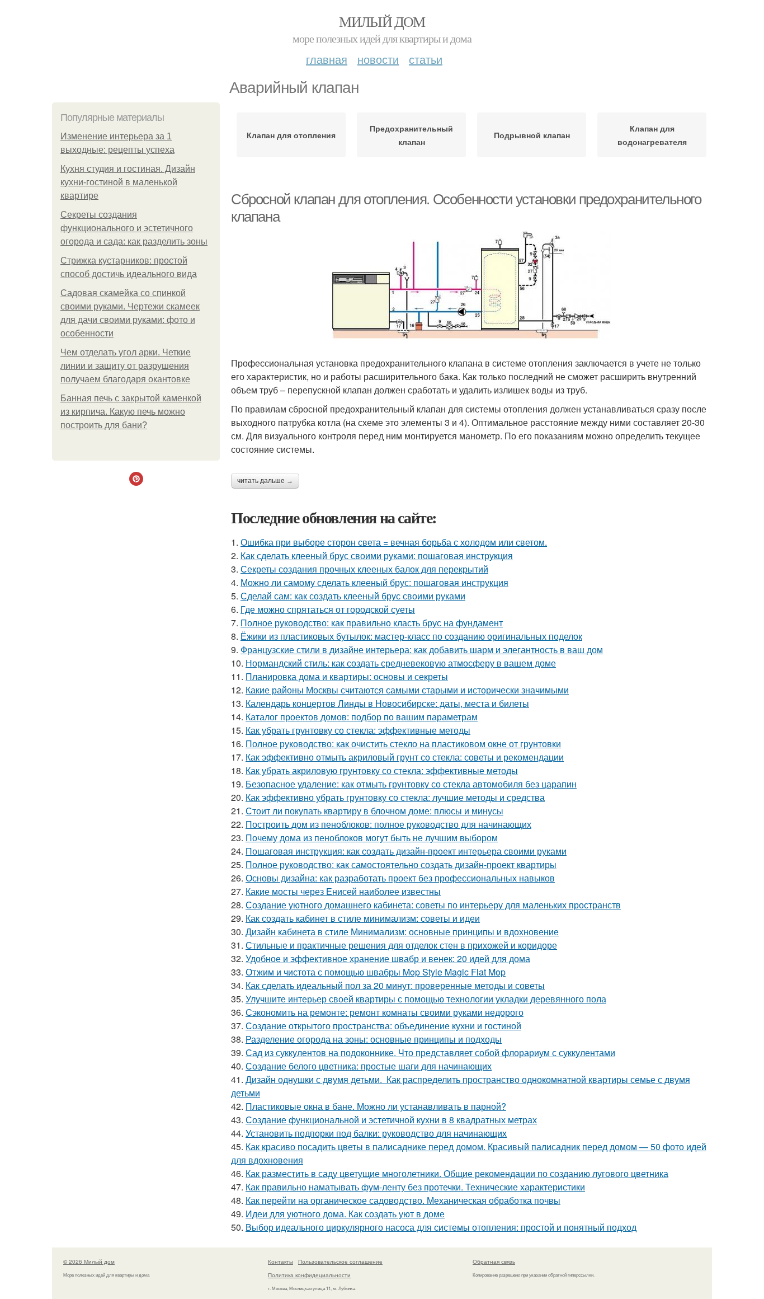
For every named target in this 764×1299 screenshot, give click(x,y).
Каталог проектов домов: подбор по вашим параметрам (362, 716)
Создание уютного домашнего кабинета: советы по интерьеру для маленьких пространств (433, 904)
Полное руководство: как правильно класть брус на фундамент (371, 622)
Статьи (425, 59)
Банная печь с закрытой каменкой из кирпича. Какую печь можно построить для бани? (130, 411)
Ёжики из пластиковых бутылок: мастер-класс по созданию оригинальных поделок (411, 636)
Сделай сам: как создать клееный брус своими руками (352, 595)
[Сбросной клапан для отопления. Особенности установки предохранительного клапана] (471, 285)
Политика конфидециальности (309, 1275)
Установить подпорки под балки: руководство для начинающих (376, 1133)
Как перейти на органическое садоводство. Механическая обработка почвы (403, 1200)
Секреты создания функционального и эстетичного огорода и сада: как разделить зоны (133, 228)
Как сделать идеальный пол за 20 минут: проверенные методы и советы (395, 985)
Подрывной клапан (532, 134)
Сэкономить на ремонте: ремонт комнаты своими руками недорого (385, 1012)
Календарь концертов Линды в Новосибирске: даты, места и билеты (387, 703)
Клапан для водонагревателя (652, 135)
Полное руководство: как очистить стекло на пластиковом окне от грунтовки (403, 743)
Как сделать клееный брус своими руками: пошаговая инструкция (376, 555)
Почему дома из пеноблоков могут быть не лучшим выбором (372, 837)
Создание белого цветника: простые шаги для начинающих (369, 1065)
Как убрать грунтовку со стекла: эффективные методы (358, 730)
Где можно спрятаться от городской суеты (327, 609)
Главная (326, 59)
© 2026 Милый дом (89, 1261)
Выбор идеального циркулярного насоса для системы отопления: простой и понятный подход (441, 1227)
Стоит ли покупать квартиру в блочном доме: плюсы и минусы (374, 810)
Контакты (280, 1261)
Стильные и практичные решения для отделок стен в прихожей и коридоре (401, 945)
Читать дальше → (265, 481)
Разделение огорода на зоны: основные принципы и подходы (374, 1039)
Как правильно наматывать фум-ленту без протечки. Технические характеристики (415, 1186)
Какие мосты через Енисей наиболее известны (343, 891)
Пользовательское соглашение (340, 1261)
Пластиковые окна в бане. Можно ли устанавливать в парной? (376, 1106)
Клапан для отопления (291, 134)
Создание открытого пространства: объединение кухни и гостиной (383, 1025)
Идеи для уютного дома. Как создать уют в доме (345, 1213)
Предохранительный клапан (411, 135)
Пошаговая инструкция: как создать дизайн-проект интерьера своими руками (406, 851)
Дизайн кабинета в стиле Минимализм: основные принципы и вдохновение (402, 931)
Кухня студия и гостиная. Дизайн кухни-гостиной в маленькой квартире (127, 182)
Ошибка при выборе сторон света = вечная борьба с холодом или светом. (393, 542)
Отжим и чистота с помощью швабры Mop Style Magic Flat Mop (376, 971)
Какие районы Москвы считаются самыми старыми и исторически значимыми (407, 689)
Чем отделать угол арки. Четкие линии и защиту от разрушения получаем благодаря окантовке (125, 366)
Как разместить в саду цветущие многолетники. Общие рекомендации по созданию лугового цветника (457, 1173)
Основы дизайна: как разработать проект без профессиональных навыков (400, 877)
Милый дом (382, 21)
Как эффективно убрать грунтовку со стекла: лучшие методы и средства (395, 797)
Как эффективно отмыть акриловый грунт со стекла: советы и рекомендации (405, 757)
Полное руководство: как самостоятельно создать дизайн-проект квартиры (401, 864)
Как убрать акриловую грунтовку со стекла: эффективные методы (382, 770)
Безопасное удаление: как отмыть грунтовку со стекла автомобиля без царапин (411, 783)
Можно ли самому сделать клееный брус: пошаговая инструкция (374, 582)
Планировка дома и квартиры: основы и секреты (347, 676)
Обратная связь (494, 1261)
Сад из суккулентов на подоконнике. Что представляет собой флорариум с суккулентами (430, 1052)
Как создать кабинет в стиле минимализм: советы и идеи (363, 918)
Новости (378, 59)
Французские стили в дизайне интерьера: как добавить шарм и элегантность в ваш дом (421, 649)
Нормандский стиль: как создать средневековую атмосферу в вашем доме (401, 662)
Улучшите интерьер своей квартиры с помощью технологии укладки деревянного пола (426, 998)
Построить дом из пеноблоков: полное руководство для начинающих (388, 824)
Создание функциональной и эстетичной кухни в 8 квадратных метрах (391, 1119)
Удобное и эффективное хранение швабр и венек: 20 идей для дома (388, 958)
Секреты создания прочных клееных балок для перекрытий (364, 568)
